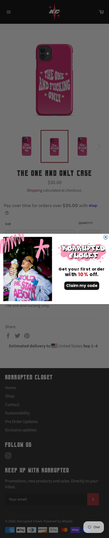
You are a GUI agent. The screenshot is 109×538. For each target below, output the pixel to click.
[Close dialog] (105, 237)
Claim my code (81, 285)
